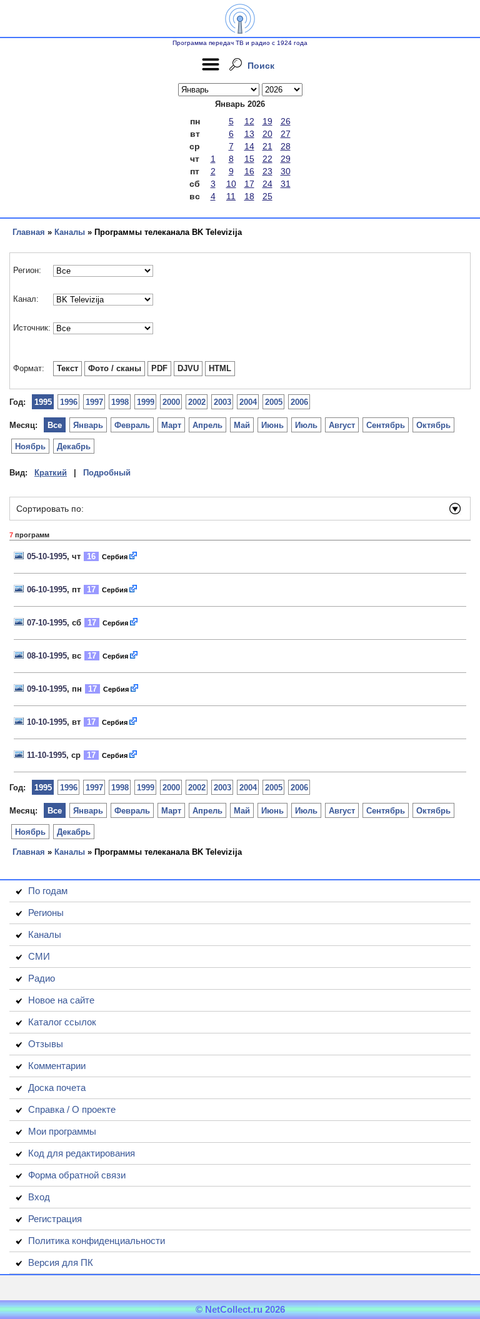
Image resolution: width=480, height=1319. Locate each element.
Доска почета (57, 1087)
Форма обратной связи (77, 1175)
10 (231, 184)
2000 (171, 402)
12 (249, 121)
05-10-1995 (47, 556)
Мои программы (62, 1131)
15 (249, 159)
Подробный (107, 472)
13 (249, 134)
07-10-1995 (47, 622)
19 (267, 121)
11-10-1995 (46, 755)
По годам (48, 890)
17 (249, 184)
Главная (28, 232)
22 (267, 159)
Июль (306, 425)
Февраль (132, 425)
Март (171, 425)
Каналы (69, 232)
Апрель (207, 425)
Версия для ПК (60, 1262)
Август (342, 425)
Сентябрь (385, 425)
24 (267, 184)
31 (286, 184)
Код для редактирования (81, 1153)
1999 (145, 402)
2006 (299, 402)
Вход (39, 1197)
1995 (43, 402)
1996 (69, 402)
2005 (273, 402)
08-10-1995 (47, 655)
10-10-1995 (47, 722)
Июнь (272, 425)
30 (286, 171)
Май (242, 425)
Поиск (261, 66)
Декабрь (74, 446)
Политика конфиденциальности (96, 1240)
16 (249, 171)
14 (249, 146)
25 (267, 196)
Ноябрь (30, 446)
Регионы (46, 912)
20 (267, 134)
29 (286, 159)
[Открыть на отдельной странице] (134, 556)
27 (286, 134)
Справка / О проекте (72, 1109)
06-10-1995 (47, 589)
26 (286, 121)
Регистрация (55, 1218)
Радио (41, 978)
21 (267, 146)
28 (286, 146)
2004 (248, 402)
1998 (120, 402)
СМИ (39, 956)
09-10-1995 (47, 689)
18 (249, 196)
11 (231, 196)
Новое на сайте (61, 1000)
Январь (88, 425)
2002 (197, 402)
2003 (222, 402)
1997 (94, 402)
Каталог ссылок (62, 1022)
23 (267, 171)
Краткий (50, 472)
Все (55, 425)
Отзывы (45, 1043)
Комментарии (57, 1065)
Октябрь (433, 425)
